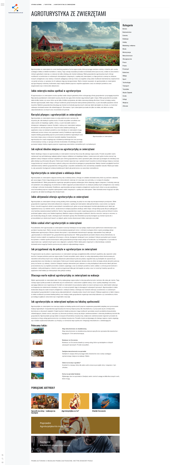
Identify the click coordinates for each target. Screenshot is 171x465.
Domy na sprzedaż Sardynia (71, 374)
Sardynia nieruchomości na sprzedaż (74, 351)
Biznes (125, 29)
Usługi (125, 99)
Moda (124, 49)
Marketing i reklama (129, 45)
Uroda (124, 96)
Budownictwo (127, 32)
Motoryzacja (127, 52)
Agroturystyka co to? (70, 411)
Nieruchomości (128, 56)
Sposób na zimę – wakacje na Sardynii (43, 412)
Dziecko (125, 35)
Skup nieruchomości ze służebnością (74, 329)
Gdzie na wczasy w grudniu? (71, 363)
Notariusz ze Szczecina (70, 340)
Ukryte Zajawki (127, 92)
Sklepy (125, 76)
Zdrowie (125, 106)
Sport (124, 79)
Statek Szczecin (99, 411)
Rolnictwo (126, 72)
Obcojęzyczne (127, 59)
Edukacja (125, 39)
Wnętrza (125, 103)
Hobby (125, 42)
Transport (126, 86)
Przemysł (126, 69)
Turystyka (126, 89)
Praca (124, 62)
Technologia (127, 82)
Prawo (125, 66)
